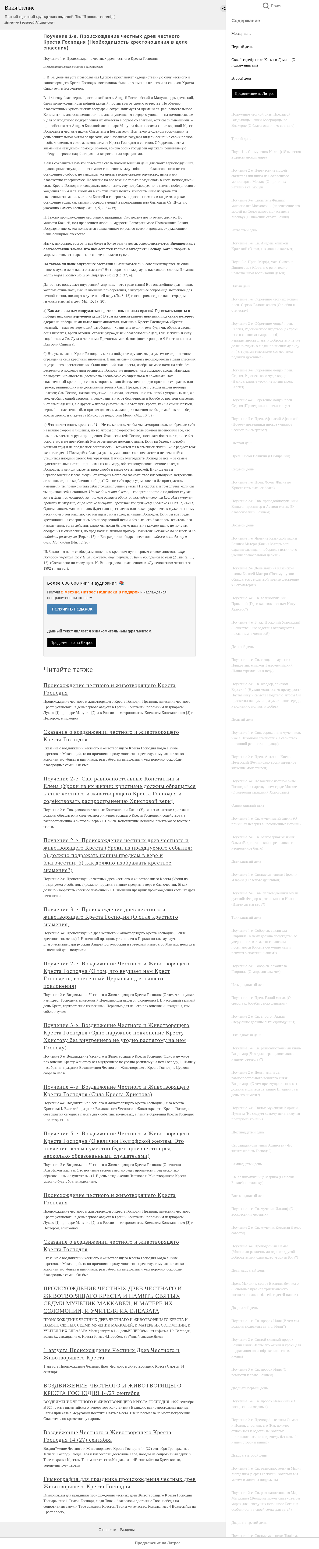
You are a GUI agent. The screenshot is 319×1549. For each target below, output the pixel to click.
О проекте (107, 1530)
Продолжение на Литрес (254, 93)
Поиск (271, 6)
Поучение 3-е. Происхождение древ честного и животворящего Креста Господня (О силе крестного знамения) (110, 916)
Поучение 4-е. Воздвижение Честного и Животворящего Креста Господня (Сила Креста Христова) (116, 1090)
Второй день (241, 78)
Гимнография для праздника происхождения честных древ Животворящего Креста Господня (119, 1482)
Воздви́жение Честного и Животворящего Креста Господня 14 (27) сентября (107, 1435)
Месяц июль (241, 33)
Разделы (127, 1530)
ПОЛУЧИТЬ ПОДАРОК (72, 609)
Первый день (241, 46)
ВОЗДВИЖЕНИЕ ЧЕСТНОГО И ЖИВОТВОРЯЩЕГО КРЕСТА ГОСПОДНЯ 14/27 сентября (112, 1389)
